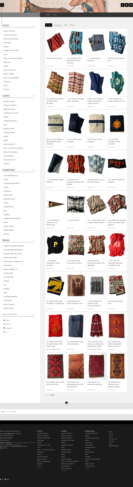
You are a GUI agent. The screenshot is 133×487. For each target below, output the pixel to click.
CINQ (5, 292)
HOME (48, 14)
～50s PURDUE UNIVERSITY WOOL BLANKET (53, 263)
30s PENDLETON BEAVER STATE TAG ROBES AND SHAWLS (117, 223)
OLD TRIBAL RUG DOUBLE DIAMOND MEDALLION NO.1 (115, 344)
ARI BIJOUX (8, 300)
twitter (7, 320)
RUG (54, 14)
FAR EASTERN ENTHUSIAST (13, 250)
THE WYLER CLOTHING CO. (13, 261)
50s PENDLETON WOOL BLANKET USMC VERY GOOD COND (54, 344)
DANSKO (7, 289)
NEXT (52, 394)
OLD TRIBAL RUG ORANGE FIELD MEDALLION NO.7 (114, 384)
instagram (8, 328)
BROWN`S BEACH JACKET (13, 254)
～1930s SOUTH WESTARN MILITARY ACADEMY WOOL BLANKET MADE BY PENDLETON (115, 265)
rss (6, 332)
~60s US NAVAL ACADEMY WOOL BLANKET (114, 142)
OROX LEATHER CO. (11, 269)
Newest (72, 25)
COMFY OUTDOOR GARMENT (14, 246)
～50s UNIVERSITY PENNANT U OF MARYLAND (53, 223)
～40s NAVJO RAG (73, 220)
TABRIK (6, 281)
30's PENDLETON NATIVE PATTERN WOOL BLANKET (55, 101)
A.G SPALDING (9, 277)
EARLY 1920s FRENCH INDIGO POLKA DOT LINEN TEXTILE (95, 101)
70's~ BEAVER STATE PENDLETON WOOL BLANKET (74, 61)
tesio (5, 285)
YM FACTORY (8, 273)
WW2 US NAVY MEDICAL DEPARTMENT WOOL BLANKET (55, 142)
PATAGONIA (8, 265)
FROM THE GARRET (11, 257)
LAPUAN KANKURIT (11, 296)
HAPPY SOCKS (9, 308)
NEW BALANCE (9, 304)
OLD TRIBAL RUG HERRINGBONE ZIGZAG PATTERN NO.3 (75, 384)
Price (65, 25)
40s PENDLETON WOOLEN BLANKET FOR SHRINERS (96, 263)
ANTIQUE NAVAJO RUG (54, 58)
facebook (7, 324)
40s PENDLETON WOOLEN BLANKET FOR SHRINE (75, 182)
